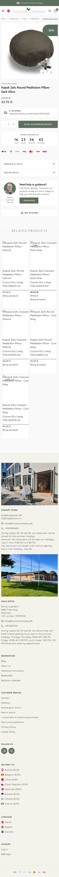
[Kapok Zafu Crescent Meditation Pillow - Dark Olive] (43, 254)
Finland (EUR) (12, 799)
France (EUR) (12, 803)
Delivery (5, 702)
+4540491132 (29, 200)
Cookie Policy (8, 731)
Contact (5, 698)
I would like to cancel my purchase (19, 717)
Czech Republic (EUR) (16, 784)
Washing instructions (12, 670)
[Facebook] (4, 751)
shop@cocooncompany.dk (19, 523)
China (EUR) (11, 779)
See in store (31, 213)
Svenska (9, 831)
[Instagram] (11, 751)
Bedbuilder (7, 675)
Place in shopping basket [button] (38, 124)
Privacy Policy (8, 727)
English (9, 827)
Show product (10, 295)
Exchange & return (11, 707)
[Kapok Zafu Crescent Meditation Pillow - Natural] (16, 323)
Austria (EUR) (12, 770)
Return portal (8, 712)
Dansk (8, 822)
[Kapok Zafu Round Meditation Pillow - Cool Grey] (43, 323)
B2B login (6, 854)
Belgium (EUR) (12, 774)
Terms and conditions (12, 722)
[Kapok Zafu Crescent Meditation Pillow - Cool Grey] (16, 388)
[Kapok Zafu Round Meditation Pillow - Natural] (16, 254)
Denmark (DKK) (13, 789)
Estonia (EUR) (12, 794)
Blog (3, 661)
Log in (4, 849)
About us (6, 666)
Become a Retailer (11, 680)
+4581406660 (12, 528)
